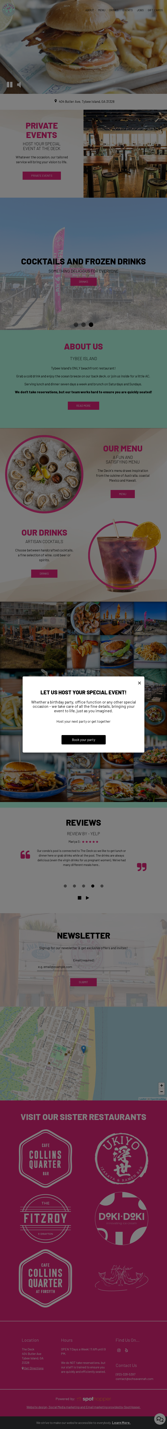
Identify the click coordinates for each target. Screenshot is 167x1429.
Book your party (83, 740)
